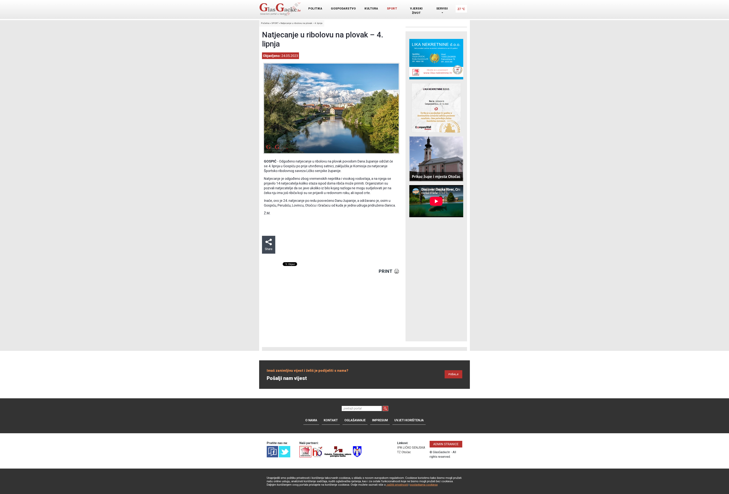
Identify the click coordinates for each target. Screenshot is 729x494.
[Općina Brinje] (357, 451)
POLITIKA (315, 8)
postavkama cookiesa (424, 484)
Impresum (380, 420)
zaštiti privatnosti (397, 484)
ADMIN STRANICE (445, 444)
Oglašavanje (355, 420)
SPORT (392, 8)
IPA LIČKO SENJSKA (411, 447)
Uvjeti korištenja (409, 420)
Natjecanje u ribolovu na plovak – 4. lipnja (301, 23)
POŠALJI (453, 374)
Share (268, 249)
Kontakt (331, 420)
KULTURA (371, 8)
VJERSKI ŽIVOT (416, 11)
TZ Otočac (404, 452)
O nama (311, 420)
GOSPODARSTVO (343, 8)
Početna (265, 23)
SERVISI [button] (442, 8)
